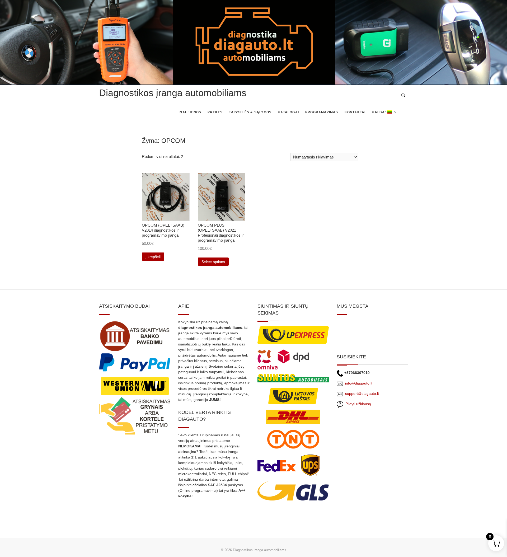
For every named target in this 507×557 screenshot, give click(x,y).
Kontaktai (355, 112)
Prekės (215, 112)
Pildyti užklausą (357, 404)
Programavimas (321, 112)
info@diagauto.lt (358, 383)
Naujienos (190, 112)
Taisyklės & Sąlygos (250, 112)
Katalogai (288, 112)
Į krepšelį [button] (153, 257)
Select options (213, 262)
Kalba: (379, 112)
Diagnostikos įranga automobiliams (172, 92)
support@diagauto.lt (362, 393)
